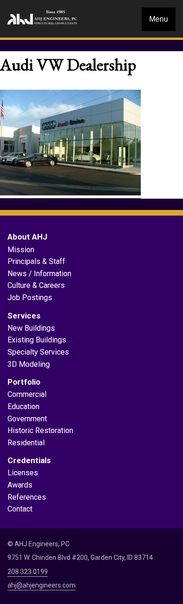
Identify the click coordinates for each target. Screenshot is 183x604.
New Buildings (31, 328)
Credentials (29, 460)
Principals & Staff (36, 261)
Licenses (23, 472)
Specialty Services (38, 352)
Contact (20, 508)
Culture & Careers (36, 285)
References (27, 497)
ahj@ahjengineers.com (42, 585)
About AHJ (27, 236)
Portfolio (24, 382)
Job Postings (30, 297)
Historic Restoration (40, 430)
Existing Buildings (37, 339)
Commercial (27, 394)
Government (27, 418)
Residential (26, 442)
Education (23, 406)
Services (24, 315)
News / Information (39, 273)
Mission (21, 249)
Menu (158, 19)
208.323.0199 (28, 571)
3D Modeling (29, 364)
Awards (20, 484)
